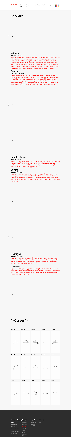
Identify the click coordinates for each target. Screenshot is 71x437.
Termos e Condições (33, 424)
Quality (44, 5)
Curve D (43, 329)
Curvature (28, 5)
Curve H (43, 354)
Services (34, 5)
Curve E (53, 329)
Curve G (23, 354)
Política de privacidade (34, 422)
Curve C (33, 329)
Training (49, 5)
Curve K (23, 380)
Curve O (53, 380)
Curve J (13, 380)
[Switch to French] (56, 6)
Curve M (43, 380)
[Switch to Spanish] (58, 6)
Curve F (13, 354)
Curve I (52, 354)
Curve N (33, 354)
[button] (8, 36)
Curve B (23, 329)
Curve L (33, 380)
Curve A (13, 329)
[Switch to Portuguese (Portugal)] (56, 5)
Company (22, 5)
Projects (39, 5)
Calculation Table (24, 6)
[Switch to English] (58, 5)
